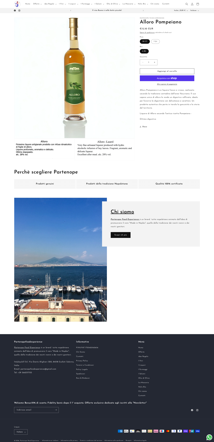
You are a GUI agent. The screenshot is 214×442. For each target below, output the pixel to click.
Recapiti (129, 440)
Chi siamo (142, 391)
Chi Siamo (80, 352)
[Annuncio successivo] (143, 10)
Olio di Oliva (144, 378)
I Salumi (141, 374)
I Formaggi (142, 369)
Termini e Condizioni (85, 365)
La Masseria (143, 383)
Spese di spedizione (147, 32)
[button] (37, 4)
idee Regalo (143, 356)
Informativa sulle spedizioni (113, 440)
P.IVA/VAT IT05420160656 (87, 348)
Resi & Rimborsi (83, 378)
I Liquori (142, 365)
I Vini (140, 361)
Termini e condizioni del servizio (91, 440)
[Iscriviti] (56, 410)
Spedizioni (80, 374)
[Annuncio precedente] (70, 10)
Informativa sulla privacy (69, 440)
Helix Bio (142, 387)
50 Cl (144, 41)
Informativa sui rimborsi (50, 440)
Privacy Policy (82, 361)
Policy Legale (82, 369)
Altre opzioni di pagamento (167, 84)
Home (140, 348)
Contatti (79, 356)
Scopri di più (120, 235)
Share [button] (144, 127)
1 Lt (155, 41)
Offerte (141, 352)
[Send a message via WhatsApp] (209, 437)
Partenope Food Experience (29, 441)
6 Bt (144, 51)
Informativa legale (140, 440)
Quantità (143, 56)
